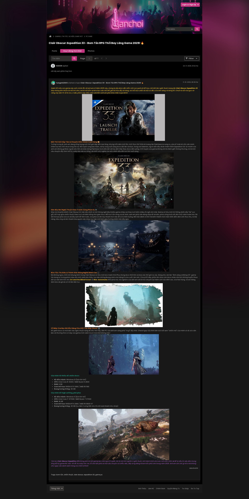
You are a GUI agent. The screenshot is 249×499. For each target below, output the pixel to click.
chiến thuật (68, 475)
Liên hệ (151, 488)
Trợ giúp (185, 488)
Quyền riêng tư (173, 488)
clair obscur (78, 475)
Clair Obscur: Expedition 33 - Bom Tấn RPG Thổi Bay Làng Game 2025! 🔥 (112, 83)
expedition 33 (89, 475)
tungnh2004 (62, 83)
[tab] (54, 51)
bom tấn (59, 475)
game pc (98, 475)
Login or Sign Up (189, 5)
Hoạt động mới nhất (72, 51)
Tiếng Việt (55, 488)
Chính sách (160, 488)
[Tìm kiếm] (197, 29)
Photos (91, 51)
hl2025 (59, 66)
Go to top (195, 488)
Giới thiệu (142, 488)
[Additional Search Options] (192, 29)
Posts (54, 51)
